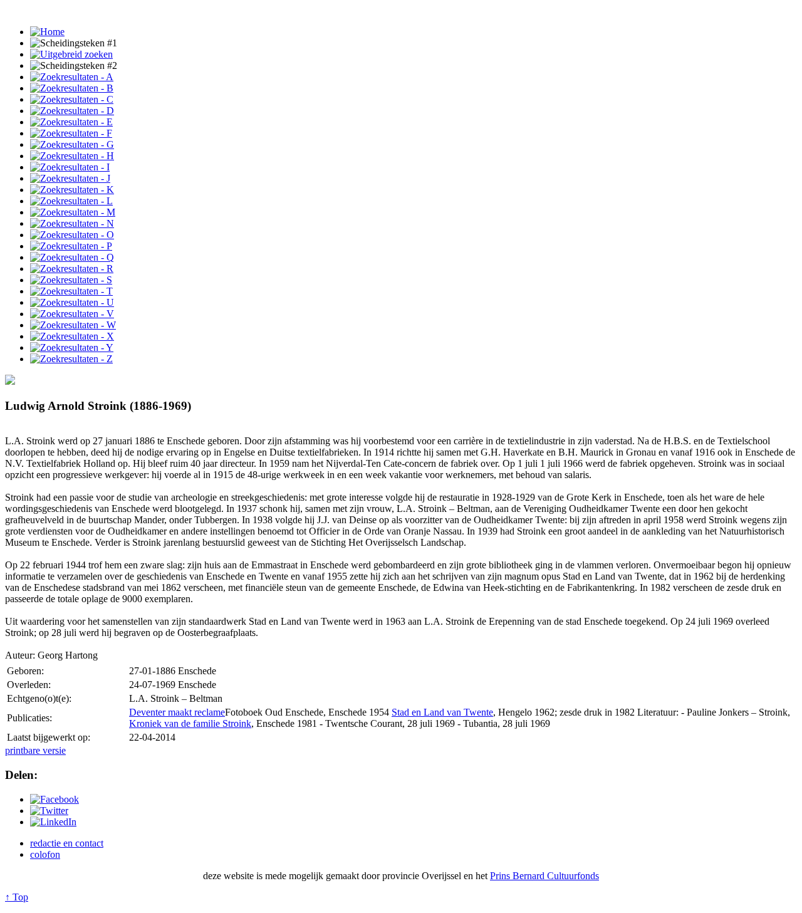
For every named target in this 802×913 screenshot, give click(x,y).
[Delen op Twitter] (49, 810)
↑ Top (16, 897)
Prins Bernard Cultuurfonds (544, 875)
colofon (45, 854)
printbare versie (35, 750)
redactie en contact (66, 843)
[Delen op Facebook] (54, 799)
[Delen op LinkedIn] (53, 821)
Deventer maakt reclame (177, 712)
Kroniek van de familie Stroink (190, 723)
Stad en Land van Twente (442, 712)
